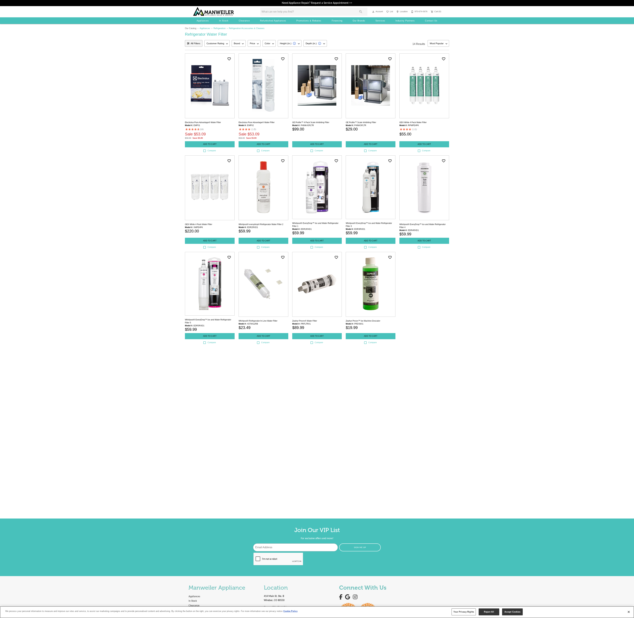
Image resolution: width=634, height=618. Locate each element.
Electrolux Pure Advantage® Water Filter (203, 122)
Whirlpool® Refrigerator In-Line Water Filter (258, 321)
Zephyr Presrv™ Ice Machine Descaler (363, 321)
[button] (373, 12)
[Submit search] (360, 12)
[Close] (628, 612)
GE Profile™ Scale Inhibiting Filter (361, 122)
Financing (337, 20)
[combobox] (217, 43)
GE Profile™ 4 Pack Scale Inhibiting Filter (310, 122)
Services (380, 20)
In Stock (224, 20)
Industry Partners (405, 20)
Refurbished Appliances (273, 20)
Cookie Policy (290, 611)
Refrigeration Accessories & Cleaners (246, 28)
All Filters (195, 43)
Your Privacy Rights (463, 612)
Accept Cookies (512, 612)
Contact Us (431, 20)
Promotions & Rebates (308, 20)
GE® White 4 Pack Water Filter (413, 122)
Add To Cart (209, 144)
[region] (317, 612)
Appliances (203, 20)
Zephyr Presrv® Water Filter (304, 321)
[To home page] (222, 12)
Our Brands (359, 20)
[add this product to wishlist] (229, 59)
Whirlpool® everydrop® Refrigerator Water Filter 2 (261, 224)
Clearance (244, 20)
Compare (212, 150)
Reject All (489, 612)
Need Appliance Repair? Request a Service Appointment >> (317, 3)
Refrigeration (219, 28)
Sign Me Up (360, 547)
